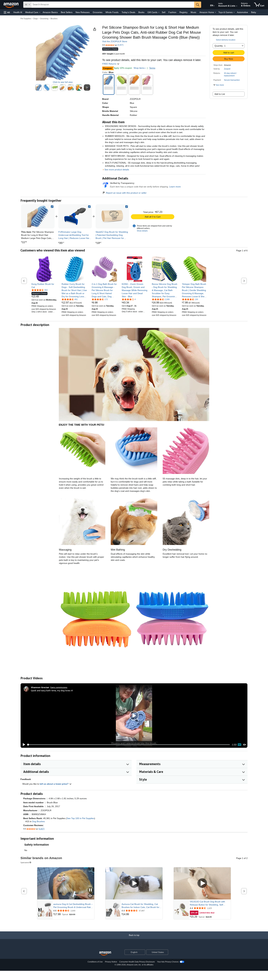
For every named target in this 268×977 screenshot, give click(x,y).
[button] (6, 12)
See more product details (116, 169)
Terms (152, 68)
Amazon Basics (50, 12)
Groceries (97, 12)
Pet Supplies (25, 19)
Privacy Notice (111, 962)
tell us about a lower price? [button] (54, 784)
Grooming (44, 19)
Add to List (219, 94)
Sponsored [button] (24, 862)
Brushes (54, 19)
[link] (75, 216)
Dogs (35, 19)
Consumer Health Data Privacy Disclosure (137, 962)
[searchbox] (112, 5)
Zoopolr (227, 69)
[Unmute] (244, 744)
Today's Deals (128, 12)
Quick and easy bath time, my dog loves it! (52, 690)
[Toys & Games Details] (234, 12)
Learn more (175, 186)
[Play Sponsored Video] (134, 883)
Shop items (139, 68)
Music (193, 12)
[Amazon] (11, 5)
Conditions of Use (95, 962)
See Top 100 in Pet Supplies (80, 818)
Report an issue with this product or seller (126, 193)
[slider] (128, 744)
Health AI (17, 12)
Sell (163, 12)
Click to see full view (63, 82)
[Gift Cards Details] (158, 12)
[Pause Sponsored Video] (90, 890)
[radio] (39, 87)
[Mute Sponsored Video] (90, 896)
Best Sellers (66, 12)
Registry (183, 12)
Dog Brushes (38, 821)
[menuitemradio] (239, 744)
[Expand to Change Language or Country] (143, 952)
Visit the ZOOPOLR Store (114, 41)
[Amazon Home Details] (215, 12)
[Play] (23, 744)
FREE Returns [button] (109, 64)
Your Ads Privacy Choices (168, 962)
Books (141, 12)
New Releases (83, 12)
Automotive (242, 12)
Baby (253, 12)
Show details (142, 231)
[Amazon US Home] (105, 953)
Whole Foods (111, 12)
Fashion (172, 12)
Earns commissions (58, 687)
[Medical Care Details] (39, 12)
